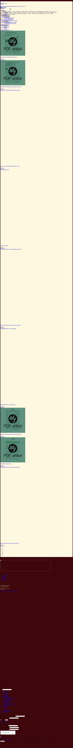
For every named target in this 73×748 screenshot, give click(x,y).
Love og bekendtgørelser (8, 18)
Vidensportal (6, 701)
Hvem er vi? (6, 692)
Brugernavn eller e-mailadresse (7, 716)
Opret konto (2, 741)
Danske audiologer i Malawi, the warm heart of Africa (9, 543)
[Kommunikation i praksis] (5, 15)
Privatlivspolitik (8, 590)
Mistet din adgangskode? (4, 721)
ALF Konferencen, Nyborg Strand (10, 23)
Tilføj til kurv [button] (2, 19)
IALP (5, 28)
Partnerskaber (5, 25)
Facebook (4, 579)
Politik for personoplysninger (8, 739)
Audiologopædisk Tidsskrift (5, 6)
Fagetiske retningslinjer (8, 19)
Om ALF (3, 10)
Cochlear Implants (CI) (4, 245)
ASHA (5, 707)
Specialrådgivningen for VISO (5, 463)
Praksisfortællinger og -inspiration (16, 6)
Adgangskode (4, 729)
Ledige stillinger (5, 575)
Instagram (4, 578)
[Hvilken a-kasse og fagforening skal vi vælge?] (8, 20)
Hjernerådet (6, 29)
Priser (5, 694)
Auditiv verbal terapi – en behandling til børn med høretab (10, 325)
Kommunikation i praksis (4, 17)
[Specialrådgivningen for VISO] (12, 462)
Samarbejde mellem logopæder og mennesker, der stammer (10, 86)
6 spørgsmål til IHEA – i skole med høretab (7, 404)
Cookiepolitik (2, 590)
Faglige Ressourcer (6, 16)
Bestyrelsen (6, 693)
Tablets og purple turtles (4, 27)
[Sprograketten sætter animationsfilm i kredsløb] (12, 55)
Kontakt (3, 577)
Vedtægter (4, 576)
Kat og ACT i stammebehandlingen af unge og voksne (9, 166)
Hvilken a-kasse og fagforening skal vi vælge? (8, 22)
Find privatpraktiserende (7, 711)
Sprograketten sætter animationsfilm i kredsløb (8, 57)
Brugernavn (4, 725)
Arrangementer (5, 21)
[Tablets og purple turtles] (5, 25)
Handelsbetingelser (14, 590)
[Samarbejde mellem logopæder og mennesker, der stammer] (12, 432)
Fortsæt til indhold (3, 0)
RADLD (5, 708)
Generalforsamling (7, 703)
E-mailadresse (4, 727)
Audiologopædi (7, 697)
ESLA (5, 706)
